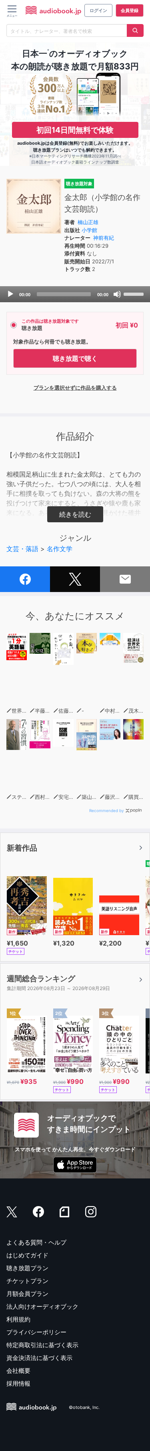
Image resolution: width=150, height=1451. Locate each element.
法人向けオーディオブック (42, 1306)
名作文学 (59, 549)
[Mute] (117, 294)
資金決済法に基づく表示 (39, 1358)
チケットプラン (27, 1281)
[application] (75, 294)
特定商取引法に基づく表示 (42, 1345)
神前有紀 (103, 237)
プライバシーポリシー (36, 1332)
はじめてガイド (27, 1255)
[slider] (135, 293)
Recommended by (106, 810)
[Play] (10, 294)
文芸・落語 (22, 549)
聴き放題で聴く (75, 358)
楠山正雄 (88, 222)
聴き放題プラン (27, 1268)
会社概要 (18, 1370)
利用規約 (18, 1319)
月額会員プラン (27, 1293)
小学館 (89, 230)
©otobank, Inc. (84, 1407)
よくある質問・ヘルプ (36, 1242)
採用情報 (18, 1383)
